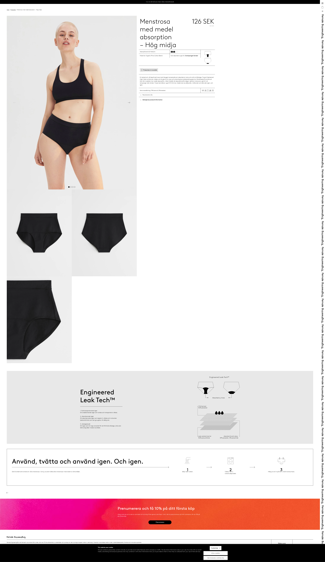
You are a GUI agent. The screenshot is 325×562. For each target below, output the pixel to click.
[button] (14, 102)
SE (322, 11)
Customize (214, 548)
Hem (8, 10)
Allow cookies (215, 553)
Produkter (13, 10)
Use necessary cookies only (215, 558)
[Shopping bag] (322, 7)
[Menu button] (322, 3)
